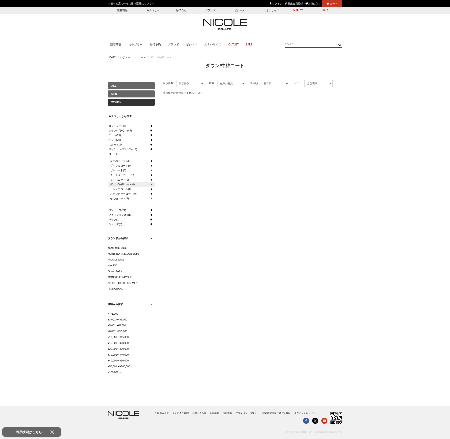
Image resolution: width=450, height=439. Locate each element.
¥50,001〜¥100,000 (119, 366)
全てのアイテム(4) (120, 161)
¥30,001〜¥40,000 (118, 354)
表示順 (254, 83)
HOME (112, 57)
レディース (126, 57)
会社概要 (214, 413)
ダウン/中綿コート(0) (122, 184)
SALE (325, 10)
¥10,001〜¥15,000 (118, 337)
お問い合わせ (199, 413)
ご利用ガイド (162, 413)
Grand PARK (115, 271)
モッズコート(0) (119, 179)
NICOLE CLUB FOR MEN (123, 283)
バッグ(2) (114, 219)
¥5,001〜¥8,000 (117, 325)
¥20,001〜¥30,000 (118, 348)
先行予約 (181, 10)
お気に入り (314, 3)
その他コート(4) (119, 198)
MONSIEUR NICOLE (120, 277)
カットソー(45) (117, 125)
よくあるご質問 (180, 413)
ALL (113, 85)
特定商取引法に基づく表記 (276, 413)
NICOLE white (116, 259)
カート (333, 3)
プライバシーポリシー (247, 413)
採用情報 (227, 413)
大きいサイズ (271, 10)
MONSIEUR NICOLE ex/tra (123, 253)
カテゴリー (152, 10)
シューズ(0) (115, 224)
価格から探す (115, 304)
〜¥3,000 (113, 313)
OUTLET (298, 10)
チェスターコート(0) (122, 175)
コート (142, 57)
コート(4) (114, 154)
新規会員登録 (295, 3)
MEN (114, 94)
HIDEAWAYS (115, 288)
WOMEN (116, 102)
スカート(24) (116, 144)
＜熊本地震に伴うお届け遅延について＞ (131, 3)
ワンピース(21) (117, 210)
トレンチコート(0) (120, 189)
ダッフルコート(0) (120, 165)
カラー (297, 83)
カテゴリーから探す (120, 116)
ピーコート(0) (118, 170)
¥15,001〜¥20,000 (118, 343)
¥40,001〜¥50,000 (118, 360)
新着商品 (122, 10)
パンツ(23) (115, 139)
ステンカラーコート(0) (123, 193)
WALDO (112, 265)
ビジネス (239, 10)
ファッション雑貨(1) (120, 214)
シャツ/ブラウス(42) (120, 130)
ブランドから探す (118, 238)
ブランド (210, 10)
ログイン (276, 3)
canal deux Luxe (117, 247)
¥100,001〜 (114, 372)
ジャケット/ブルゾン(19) (123, 149)
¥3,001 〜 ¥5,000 (117, 319)
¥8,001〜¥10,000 (117, 331)
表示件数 (168, 83)
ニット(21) (115, 135)
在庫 (211, 83)
